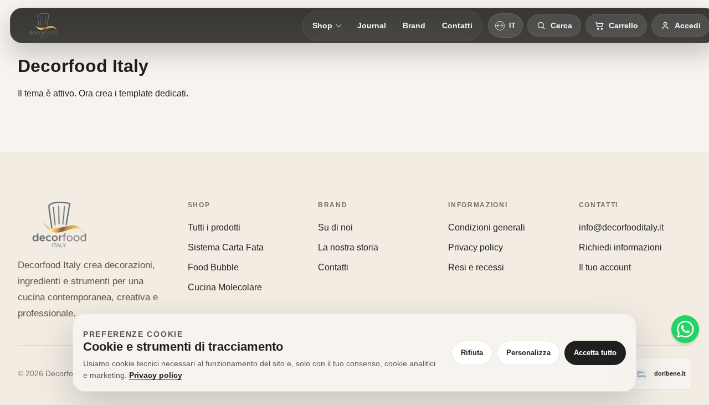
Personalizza (528, 352)
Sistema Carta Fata (226, 247)
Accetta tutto (595, 352)
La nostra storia (348, 247)
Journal (371, 25)
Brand (414, 25)
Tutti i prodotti (214, 227)
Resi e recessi (476, 267)
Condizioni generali (486, 227)
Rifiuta (472, 352)
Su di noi (335, 227)
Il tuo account (605, 267)
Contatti (457, 25)
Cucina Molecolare (225, 287)
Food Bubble (213, 267)
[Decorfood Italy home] (43, 25)
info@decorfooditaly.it (621, 227)
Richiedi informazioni (620, 247)
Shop (322, 25)
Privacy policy (475, 247)
